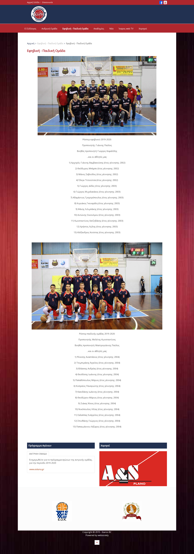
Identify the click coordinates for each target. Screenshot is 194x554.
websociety (103, 535)
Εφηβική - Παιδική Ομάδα (75, 28)
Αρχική (30, 43)
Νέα (111, 28)
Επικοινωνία (47, 2)
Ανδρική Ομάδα (49, 28)
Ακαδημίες (99, 28)
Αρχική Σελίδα (33, 2)
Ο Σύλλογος (30, 28)
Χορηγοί (143, 28)
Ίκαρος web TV (126, 28)
